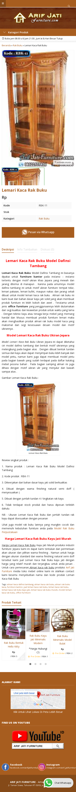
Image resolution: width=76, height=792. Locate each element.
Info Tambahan (27, 249)
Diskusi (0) (47, 249)
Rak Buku (44, 218)
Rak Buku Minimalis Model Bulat (62, 639)
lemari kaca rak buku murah (44, 589)
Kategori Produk (17, 32)
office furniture (23, 592)
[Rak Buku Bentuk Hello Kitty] (13, 623)
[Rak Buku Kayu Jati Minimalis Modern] (38, 620)
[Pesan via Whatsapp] (23, 658)
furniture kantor (15, 587)
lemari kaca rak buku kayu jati (16, 589)
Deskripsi (8, 249)
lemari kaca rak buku (58, 587)
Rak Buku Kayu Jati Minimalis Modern (38, 639)
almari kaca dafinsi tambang (20, 584)
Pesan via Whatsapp (41, 232)
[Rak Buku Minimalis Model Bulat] (62, 620)
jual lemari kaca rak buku (35, 587)
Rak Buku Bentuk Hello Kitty (14, 644)
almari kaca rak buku (44, 584)
